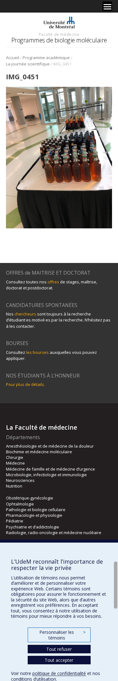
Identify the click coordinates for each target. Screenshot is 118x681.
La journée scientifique (28, 64)
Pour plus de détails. (25, 384)
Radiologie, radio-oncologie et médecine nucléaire (53, 532)
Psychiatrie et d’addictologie (32, 527)
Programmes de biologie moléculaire (59, 40)
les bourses (37, 352)
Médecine (15, 463)
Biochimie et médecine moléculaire (39, 452)
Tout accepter (59, 660)
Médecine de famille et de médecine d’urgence (50, 469)
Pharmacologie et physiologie (34, 515)
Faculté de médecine (59, 34)
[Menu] (107, 6)
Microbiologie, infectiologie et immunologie (46, 474)
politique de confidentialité (59, 673)
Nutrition (14, 486)
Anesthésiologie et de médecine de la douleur (50, 446)
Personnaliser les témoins (62, 635)
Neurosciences (20, 480)
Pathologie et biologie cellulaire (35, 509)
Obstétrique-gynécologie (29, 498)
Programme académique (46, 57)
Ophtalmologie (20, 504)
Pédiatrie (14, 521)
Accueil (12, 57)
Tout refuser (59, 649)
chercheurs (25, 314)
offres (53, 282)
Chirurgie (14, 457)
